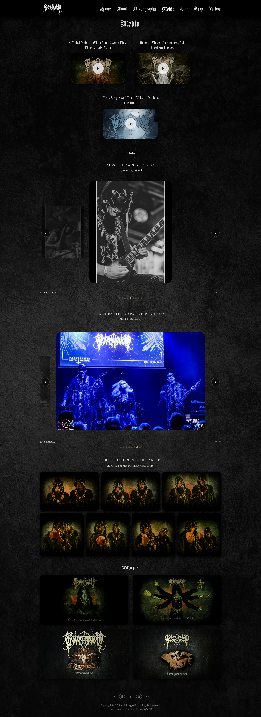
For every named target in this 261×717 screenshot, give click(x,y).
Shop (199, 8)
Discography (144, 8)
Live (184, 8)
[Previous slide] (45, 233)
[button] (119, 298)
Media (168, 9)
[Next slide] (215, 233)
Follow (215, 8)
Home (105, 8)
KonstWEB (145, 709)
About (122, 8)
